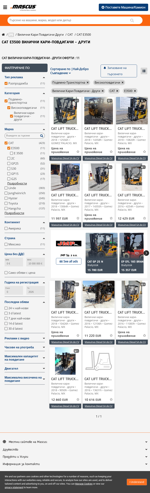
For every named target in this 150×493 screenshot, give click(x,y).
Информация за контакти (21, 464)
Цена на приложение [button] (60, 150)
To (28, 288)
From (7, 288)
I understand (137, 482)
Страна (10, 238)
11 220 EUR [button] (93, 336)
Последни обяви (17, 302)
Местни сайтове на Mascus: (28, 442)
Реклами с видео (17, 338)
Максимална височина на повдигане (23, 379)
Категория (12, 93)
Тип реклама (14, 77)
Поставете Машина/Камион (125, 7)
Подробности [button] (17, 183)
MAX (29, 260)
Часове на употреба (19, 347)
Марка (9, 129)
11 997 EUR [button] (59, 218)
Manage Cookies (84, 483)
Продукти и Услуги (15, 456)
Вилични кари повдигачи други (41, 35)
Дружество (10, 449)
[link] (65, 110)
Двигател (11, 368)
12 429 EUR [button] (126, 218)
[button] (25, 68)
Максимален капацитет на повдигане (21, 358)
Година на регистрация (21, 282)
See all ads (70, 261)
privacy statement (14, 487)
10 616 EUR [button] (93, 400)
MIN (7, 260)
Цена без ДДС (15, 254)
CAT (70, 35)
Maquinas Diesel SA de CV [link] (65, 158)
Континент (12, 222)
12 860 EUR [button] (59, 400)
